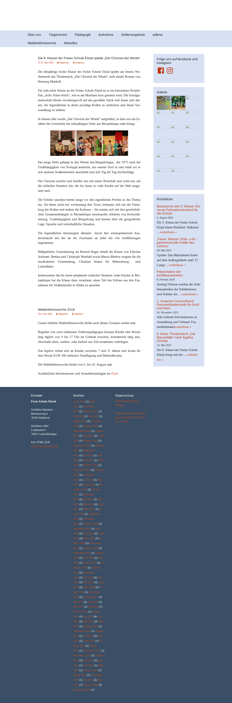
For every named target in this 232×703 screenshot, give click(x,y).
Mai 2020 (88, 533)
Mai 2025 (93, 416)
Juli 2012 (88, 679)
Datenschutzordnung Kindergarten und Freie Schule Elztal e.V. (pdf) (131, 417)
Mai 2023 (88, 460)
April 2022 (89, 484)
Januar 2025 (79, 421)
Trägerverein (58, 34)
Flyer (114, 373)
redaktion (79, 62)
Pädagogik (83, 34)
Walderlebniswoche (42, 43)
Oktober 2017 (90, 596)
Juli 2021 (88, 499)
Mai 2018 (88, 582)
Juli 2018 (88, 577)
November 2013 (82, 655)
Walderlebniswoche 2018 (56, 309)
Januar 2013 (79, 674)
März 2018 (89, 587)
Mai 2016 (93, 606)
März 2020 (89, 538)
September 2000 (82, 689)
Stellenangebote (133, 34)
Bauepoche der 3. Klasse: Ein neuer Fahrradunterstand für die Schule (178, 209)
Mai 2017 (78, 606)
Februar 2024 (90, 440)
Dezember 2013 (91, 650)
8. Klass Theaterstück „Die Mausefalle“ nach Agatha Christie (176, 337)
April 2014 (89, 640)
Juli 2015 (88, 616)
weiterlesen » (168, 232)
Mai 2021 (88, 504)
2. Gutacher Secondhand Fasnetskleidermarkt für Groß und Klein (178, 304)
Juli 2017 (78, 601)
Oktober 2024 (90, 426)
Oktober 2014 (90, 626)
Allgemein (64, 62)
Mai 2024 (88, 435)
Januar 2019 (89, 562)
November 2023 (82, 445)
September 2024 (82, 430)
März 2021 (89, 508)
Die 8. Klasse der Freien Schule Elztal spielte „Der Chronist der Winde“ (89, 58)
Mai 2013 (88, 665)
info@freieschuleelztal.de (44, 446)
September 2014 (82, 631)
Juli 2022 (88, 479)
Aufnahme (105, 34)
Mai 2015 (88, 621)
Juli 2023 (88, 455)
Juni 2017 (93, 601)
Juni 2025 (78, 416)
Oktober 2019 (90, 548)
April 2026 (79, 401)
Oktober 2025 (90, 411)
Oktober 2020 (90, 523)
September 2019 (82, 553)
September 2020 (82, 528)
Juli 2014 (88, 635)
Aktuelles (70, 43)
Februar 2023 (90, 465)
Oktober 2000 (90, 684)
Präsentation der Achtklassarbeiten (170, 273)
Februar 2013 (90, 670)
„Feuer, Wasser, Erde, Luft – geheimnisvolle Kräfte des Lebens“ (177, 242)
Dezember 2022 (81, 469)
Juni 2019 (88, 557)
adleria (158, 34)
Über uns (34, 34)
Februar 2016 (80, 611)
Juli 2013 (88, 660)
